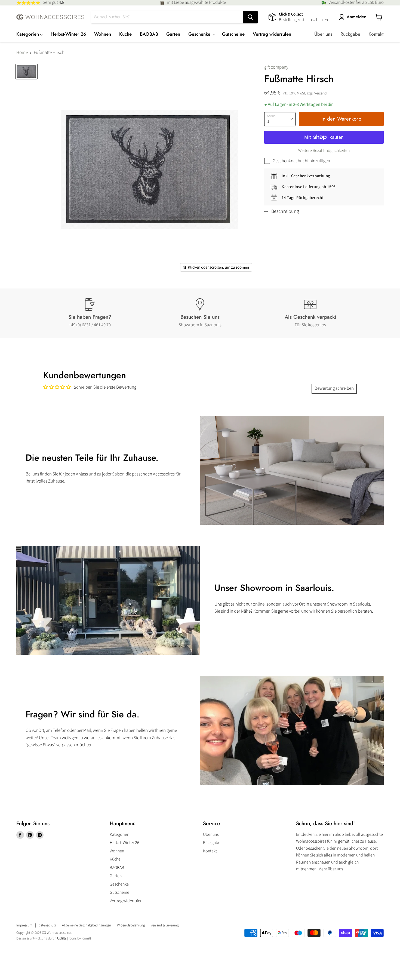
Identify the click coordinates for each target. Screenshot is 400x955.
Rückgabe (350, 34)
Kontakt (376, 34)
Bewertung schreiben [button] (334, 388)
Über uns (323, 34)
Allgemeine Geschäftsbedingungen (86, 925)
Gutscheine (233, 34)
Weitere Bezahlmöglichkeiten (324, 150)
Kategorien (28, 34)
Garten (173, 34)
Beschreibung (285, 211)
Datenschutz (47, 925)
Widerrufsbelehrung (131, 925)
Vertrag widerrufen (272, 34)
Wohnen (102, 34)
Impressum (24, 925)
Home (22, 53)
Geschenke (200, 34)
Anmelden (357, 17)
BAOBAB (149, 34)
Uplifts (61, 938)
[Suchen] (250, 17)
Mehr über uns (330, 869)
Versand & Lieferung (165, 925)
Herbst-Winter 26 (68, 34)
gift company (276, 67)
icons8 (86, 938)
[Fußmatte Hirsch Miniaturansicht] (26, 71)
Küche (125, 34)
